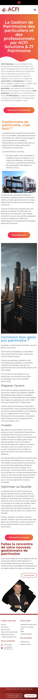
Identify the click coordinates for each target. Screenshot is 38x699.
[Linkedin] (19, 2)
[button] (34, 9)
